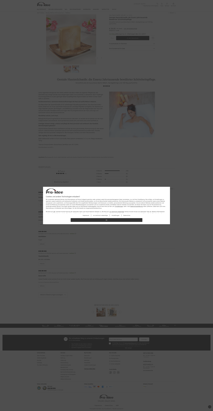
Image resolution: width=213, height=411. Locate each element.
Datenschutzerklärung (136, 206)
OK (54, 211)
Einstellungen (119, 206)
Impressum (86, 215)
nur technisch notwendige (116, 211)
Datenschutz (126, 215)
